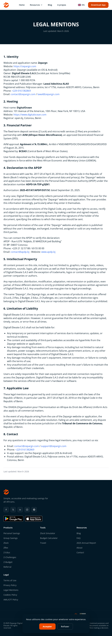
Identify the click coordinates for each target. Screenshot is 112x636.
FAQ (78, 538)
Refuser (65, 626)
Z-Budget (8, 562)
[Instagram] (27, 509)
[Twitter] (13, 509)
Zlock (6, 542)
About (79, 547)
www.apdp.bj (48, 251)
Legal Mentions (11, 590)
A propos (61, 4)
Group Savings (11, 538)
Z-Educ (7, 552)
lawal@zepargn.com (48, 94)
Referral (7, 566)
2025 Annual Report (86, 542)
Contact (80, 552)
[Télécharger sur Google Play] (13, 519)
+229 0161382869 (21, 90)
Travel (43, 542)
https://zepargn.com (25, 66)
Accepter (47, 626)
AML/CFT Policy (11, 599)
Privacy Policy (10, 585)
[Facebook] (6, 509)
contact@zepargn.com (23, 94)
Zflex (6, 547)
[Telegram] (34, 509)
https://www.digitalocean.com (30, 114)
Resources (35, 4)
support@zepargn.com (53, 446)
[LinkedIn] (20, 509)
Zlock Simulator (47, 533)
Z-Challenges (10, 557)
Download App (98, 4)
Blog (50, 4)
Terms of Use (10, 580)
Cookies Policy (10, 594)
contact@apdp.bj (20, 251)
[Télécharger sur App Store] (33, 519)
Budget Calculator (49, 538)
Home (22, 4)
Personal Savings (12, 533)
